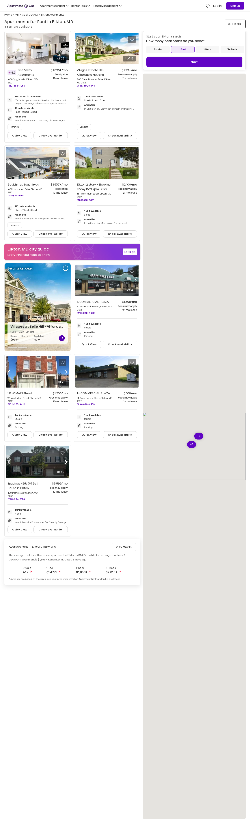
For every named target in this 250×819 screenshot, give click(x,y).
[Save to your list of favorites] (62, 39)
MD (17, 14)
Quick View (19, 135)
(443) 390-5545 (86, 86)
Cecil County (30, 14)
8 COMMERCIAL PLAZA (93, 301)
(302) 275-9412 (16, 404)
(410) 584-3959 (16, 86)
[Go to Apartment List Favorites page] (207, 6)
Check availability (51, 135)
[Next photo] (66, 48)
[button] (199, 436)
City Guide (124, 547)
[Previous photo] (9, 48)
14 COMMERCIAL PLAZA (93, 393)
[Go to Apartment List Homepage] (21, 6)
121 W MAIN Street (20, 393)
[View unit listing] (62, 338)
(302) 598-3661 (85, 200)
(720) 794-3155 (16, 499)
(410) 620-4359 (86, 313)
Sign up (235, 5)
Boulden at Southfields (23, 184)
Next (194, 61)
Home (8, 14)
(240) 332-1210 (16, 195)
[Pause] (65, 268)
